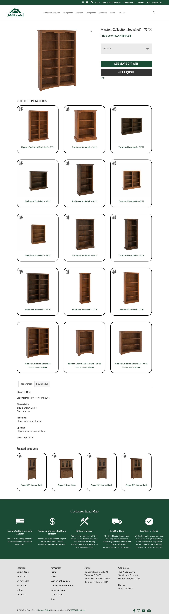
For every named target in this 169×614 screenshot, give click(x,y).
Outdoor (122, 13)
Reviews (141, 2)
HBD (103, 78)
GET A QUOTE (126, 72)
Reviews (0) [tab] (42, 384)
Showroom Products (52, 13)
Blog (148, 2)
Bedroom (79, 13)
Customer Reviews (60, 581)
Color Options (128, 2)
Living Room (91, 13)
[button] (91, 32)
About (97, 2)
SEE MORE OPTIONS (126, 63)
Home (53, 572)
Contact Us (157, 2)
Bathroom (103, 13)
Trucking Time (117, 531)
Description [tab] (26, 384)
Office (112, 13)
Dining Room (68, 13)
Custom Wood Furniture (111, 2)
